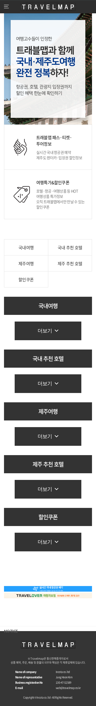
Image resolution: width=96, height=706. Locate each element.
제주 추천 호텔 (70, 263)
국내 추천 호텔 (70, 247)
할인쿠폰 (26, 279)
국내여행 (26, 247)
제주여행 (26, 263)
